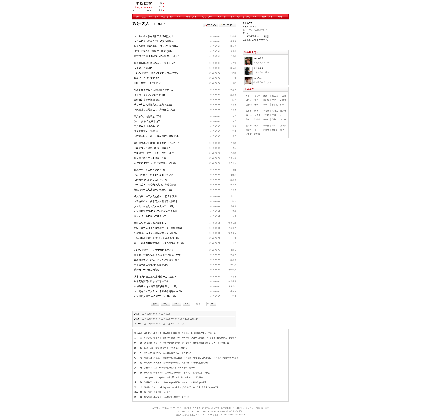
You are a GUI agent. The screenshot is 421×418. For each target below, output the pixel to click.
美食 (220, 16)
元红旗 (233, 63)
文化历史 (157, 338)
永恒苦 (257, 96)
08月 (177, 319)
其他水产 (188, 377)
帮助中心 (264, 40)
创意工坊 (215, 387)
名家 (151, 348)
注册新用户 (247, 40)
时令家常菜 (158, 372)
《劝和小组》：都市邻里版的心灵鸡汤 (153, 174)
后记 (256, 130)
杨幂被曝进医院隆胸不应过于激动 (151, 264)
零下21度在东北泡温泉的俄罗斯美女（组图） (157, 56)
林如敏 (266, 100)
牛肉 (152, 377)
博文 (267, 408)
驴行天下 (148, 367)
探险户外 (204, 363)
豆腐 (201, 377)
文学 (210, 16)
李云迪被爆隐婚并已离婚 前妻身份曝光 (154, 41)
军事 (156, 16)
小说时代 (167, 392)
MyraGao (257, 78)
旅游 (248, 16)
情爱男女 (178, 358)
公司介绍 (250, 408)
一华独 (283, 96)
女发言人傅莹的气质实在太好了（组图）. (155, 206)
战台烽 (249, 126)
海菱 (256, 111)
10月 (187, 319)
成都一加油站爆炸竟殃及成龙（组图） (153, 104)
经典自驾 (195, 363)
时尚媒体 (218, 358)
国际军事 (167, 333)
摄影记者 (204, 338)
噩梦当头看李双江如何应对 (148, 99)
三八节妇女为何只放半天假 (148, 116)
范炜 (234, 78)
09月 (182, 319)
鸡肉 (163, 377)
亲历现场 (148, 333)
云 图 (138, 338)
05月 (163, 314)
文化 (204, 16)
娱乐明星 (176, 338)
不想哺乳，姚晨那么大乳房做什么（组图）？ (157, 109)
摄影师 (213, 338)
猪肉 (147, 377)
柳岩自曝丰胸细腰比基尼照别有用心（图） (156, 63)
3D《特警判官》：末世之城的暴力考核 (154, 250)
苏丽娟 (249, 115)
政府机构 (195, 333)
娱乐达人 (176, 353)
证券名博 (216, 343)
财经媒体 (197, 343)
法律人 (203, 333)
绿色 (163, 16)
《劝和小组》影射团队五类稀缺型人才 (153, 36)
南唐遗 (266, 119)
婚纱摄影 (148, 382)
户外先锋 (163, 367)
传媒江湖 (176, 333)
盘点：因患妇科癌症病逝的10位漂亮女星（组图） (159, 243)
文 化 (138, 348)
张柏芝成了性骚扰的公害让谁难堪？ (152, 148)
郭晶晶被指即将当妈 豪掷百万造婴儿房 (154, 89)
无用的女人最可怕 (143, 68)
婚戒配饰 (176, 382)
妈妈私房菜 (177, 387)
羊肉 (158, 377)
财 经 (138, 343)
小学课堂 (157, 397)
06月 (168, 314)
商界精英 (206, 343)
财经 (172, 16)
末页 (187, 303)
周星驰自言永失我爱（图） (148, 78)
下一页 (176, 303)
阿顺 (234, 201)
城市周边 (185, 363)
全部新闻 (259, 408)
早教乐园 (148, 397)
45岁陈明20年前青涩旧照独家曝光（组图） (156, 286)
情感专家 (227, 358)
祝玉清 (249, 134)
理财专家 (225, 343)
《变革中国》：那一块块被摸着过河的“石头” (156, 136)
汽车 (270, 16)
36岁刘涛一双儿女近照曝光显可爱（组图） (156, 233)
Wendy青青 (258, 58)
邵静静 (233, 36)
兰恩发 (266, 115)
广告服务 (196, 408)
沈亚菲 (275, 130)
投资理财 (167, 343)
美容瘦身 (157, 358)
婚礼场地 (185, 382)
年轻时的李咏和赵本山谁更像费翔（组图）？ (157, 143)
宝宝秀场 (206, 387)
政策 (150, 16)
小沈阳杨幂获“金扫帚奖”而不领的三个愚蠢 (155, 211)
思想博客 (185, 333)
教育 (232, 16)
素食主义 (187, 372)
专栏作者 (183, 348)
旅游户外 (167, 338)
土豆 (196, 377)
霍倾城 (233, 68)
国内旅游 (157, 363)
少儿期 (162, 387)
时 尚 (138, 358)
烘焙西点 (169, 372)
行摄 (155, 367)
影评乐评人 (186, 353)
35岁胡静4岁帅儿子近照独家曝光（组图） (155, 163)
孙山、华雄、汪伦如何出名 (148, 83)
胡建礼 (249, 100)
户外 (255, 16)
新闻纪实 (148, 338)
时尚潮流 (185, 338)
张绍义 (233, 175)
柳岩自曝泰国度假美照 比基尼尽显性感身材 (156, 46)
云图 (280, 16)
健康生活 (195, 338)
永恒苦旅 (232, 269)
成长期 (154, 387)
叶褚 (282, 130)
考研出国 (185, 397)
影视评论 (157, 353)
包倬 (234, 216)
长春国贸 (232, 228)
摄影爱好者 (222, 338)
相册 (161, 10)
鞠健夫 (249, 130)
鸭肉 (169, 377)
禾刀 (234, 136)
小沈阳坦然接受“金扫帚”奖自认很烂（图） (155, 296)
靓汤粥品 (197, 372)
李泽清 (275, 96)
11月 (192, 319)
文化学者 (164, 348)
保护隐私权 (226, 408)
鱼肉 (177, 377)
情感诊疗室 (168, 358)
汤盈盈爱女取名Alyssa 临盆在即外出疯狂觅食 (157, 254)
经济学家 (176, 343)
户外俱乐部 (182, 367)
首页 (137, 16)
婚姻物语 (187, 387)
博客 (161, 3)
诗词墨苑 (157, 392)
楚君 (234, 83)
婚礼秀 (203, 382)
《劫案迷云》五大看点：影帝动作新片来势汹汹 (158, 291)
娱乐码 (249, 104)
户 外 (138, 367)
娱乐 (194, 16)
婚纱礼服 (167, 382)
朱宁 (256, 104)
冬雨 (234, 243)
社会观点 (138, 333)
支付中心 (177, 408)
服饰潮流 (148, 358)
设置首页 (156, 408)
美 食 (138, 372)
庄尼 (274, 100)
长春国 (249, 111)
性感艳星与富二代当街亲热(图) (150, 169)
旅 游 (138, 363)
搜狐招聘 (187, 408)
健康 (239, 16)
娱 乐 (138, 353)
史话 (146, 348)
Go (212, 303)
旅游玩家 (148, 363)
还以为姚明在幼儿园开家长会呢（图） (153, 189)
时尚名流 (187, 358)
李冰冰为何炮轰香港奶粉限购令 (150, 223)
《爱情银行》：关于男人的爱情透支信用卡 (156, 201)
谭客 (234, 148)
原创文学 (138, 392)
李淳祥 (266, 126)
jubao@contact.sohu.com (234, 415)
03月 (153, 314)
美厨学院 (148, 372)
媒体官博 (212, 333)
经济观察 (148, 343)
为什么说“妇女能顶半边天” (147, 121)
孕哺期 (147, 387)
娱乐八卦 (148, 353)
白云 (282, 104)
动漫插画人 (233, 338)
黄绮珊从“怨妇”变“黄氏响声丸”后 (150, 179)
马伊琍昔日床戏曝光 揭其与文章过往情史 (155, 184)
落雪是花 (232, 158)
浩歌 (265, 104)
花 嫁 (138, 382)
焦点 (144, 16)
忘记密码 (256, 40)
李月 (256, 100)
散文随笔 (148, 392)
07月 (173, 319)
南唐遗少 (232, 163)
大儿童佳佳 (258, 68)
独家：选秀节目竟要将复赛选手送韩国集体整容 (158, 228)
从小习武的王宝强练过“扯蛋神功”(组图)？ (155, 276)
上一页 (165, 303)
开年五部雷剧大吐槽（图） (148, 131)
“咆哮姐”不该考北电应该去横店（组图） (154, 51)
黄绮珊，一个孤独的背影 (146, 269)
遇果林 (233, 51)
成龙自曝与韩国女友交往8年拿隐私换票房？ (156, 196)
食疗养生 (178, 372)
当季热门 (176, 363)
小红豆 (266, 111)
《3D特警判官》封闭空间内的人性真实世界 (156, 73)
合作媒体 (193, 367)
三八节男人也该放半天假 (146, 126)
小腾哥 (283, 100)
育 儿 (138, 387)
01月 (144, 314)
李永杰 (275, 104)
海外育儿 (196, 387)
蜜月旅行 (195, 382)
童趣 (168, 387)
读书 (157, 348)
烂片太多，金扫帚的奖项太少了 (150, 216)
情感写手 (236, 358)
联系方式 (215, 408)
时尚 (188, 16)
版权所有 (239, 411)
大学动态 (176, 397)
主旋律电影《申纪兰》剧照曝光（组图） (154, 153)
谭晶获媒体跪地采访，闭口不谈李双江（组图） (158, 259)
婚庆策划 (157, 382)
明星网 (233, 41)
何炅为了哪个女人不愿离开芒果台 (151, 158)
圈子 (161, 7)
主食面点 (206, 372)
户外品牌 (172, 367)
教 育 (138, 397)
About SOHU (238, 408)
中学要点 (167, 397)
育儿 (226, 16)
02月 (149, 314)
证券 (179, 16)
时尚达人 (208, 358)
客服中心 (206, 408)
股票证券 (157, 343)
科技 (264, 16)
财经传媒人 (186, 343)
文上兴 (283, 119)
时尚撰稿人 (198, 358)
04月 (158, 314)
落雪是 (257, 115)
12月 (196, 319)
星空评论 (157, 333)
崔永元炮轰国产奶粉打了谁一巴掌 (151, 281)
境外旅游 (167, 363)
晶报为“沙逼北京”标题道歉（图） (151, 94)
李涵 (256, 126)
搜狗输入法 (167, 408)
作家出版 (174, 348)
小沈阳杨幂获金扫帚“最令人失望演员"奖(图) (156, 238)
